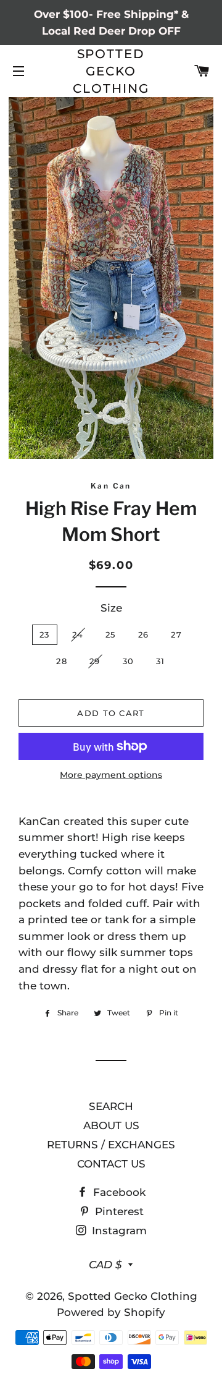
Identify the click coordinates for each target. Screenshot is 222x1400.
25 (110, 634)
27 (176, 634)
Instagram (118, 1230)
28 (61, 661)
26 (143, 634)
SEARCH (111, 1106)
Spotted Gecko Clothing (111, 71)
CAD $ (105, 1264)
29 (95, 661)
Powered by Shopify (111, 1312)
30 (128, 661)
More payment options (111, 774)
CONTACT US (111, 1164)
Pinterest (118, 1211)
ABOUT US (111, 1125)
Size (111, 608)
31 (160, 661)
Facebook (118, 1192)
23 (44, 634)
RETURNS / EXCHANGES (111, 1144)
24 (78, 634)
